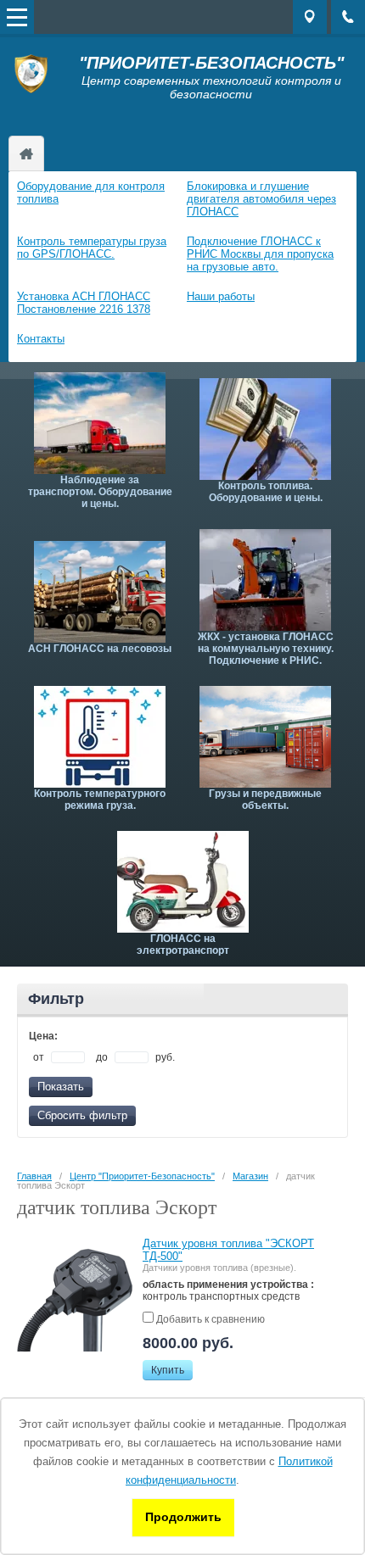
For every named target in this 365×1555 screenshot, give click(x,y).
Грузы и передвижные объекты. (265, 799)
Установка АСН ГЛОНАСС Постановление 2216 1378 (83, 302)
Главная (34, 1176)
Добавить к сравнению (209, 1319)
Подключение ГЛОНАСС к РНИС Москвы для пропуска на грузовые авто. (260, 254)
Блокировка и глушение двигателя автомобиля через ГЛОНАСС (261, 199)
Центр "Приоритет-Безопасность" (26, 153)
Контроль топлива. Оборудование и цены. (266, 492)
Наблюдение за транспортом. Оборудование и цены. (100, 492)
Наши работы (221, 296)
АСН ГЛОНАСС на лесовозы (99, 649)
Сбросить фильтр (82, 1115)
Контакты (41, 338)
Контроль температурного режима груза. (100, 799)
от (40, 1057)
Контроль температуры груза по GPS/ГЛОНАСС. (91, 247)
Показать (60, 1086)
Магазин (250, 1176)
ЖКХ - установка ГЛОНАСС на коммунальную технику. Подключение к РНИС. (266, 648)
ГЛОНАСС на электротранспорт (183, 944)
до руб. (135, 1057)
